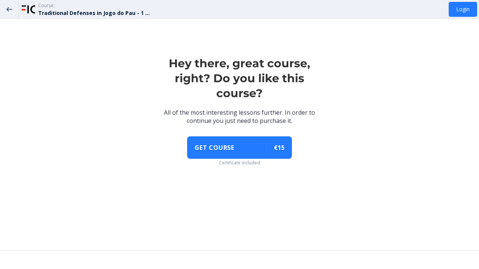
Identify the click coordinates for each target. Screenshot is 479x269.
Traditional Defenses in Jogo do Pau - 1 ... (94, 12)
